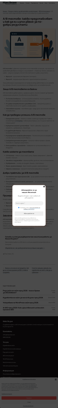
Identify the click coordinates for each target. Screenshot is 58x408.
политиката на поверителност (31, 208)
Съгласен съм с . (29, 208)
